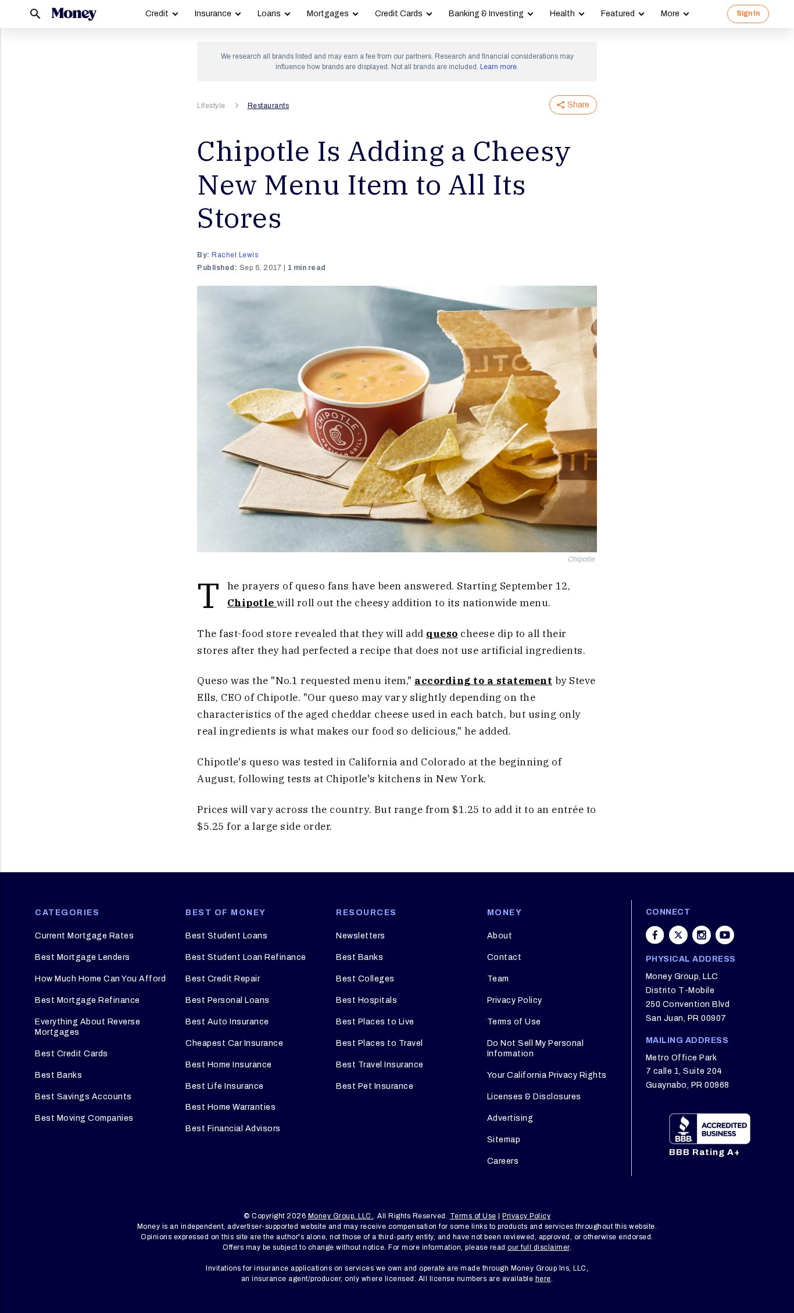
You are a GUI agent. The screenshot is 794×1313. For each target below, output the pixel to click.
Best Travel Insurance (380, 1064)
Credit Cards (399, 13)
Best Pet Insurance (374, 1086)
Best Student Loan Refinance (245, 957)
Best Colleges (365, 978)
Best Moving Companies (84, 1118)
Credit (157, 13)
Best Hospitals (366, 1000)
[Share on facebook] (655, 935)
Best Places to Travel (379, 1043)
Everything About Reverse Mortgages (87, 1027)
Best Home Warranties (230, 1107)
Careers (503, 1161)
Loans (269, 13)
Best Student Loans (226, 935)
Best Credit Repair (222, 978)
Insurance (213, 13)
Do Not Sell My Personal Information (535, 1048)
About (500, 935)
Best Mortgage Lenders (82, 957)
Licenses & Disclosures (534, 1096)
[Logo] (74, 14)
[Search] (35, 14)
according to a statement (483, 680)
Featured (618, 13)
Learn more (498, 67)
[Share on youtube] (725, 935)
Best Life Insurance (224, 1086)
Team (498, 978)
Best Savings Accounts (83, 1096)
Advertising (510, 1118)
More (670, 13)
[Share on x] (678, 935)
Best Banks (58, 1075)
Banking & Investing (486, 13)
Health (562, 13)
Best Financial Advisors (233, 1128)
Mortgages (328, 13)
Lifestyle (211, 106)
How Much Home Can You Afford (100, 978)
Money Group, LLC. (341, 1216)
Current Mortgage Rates (84, 935)
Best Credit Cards (71, 1053)
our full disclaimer (538, 1247)
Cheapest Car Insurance (234, 1043)
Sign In (748, 13)
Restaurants (268, 106)
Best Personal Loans (227, 1000)
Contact (504, 957)
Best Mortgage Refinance (87, 1000)
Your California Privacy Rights (547, 1075)
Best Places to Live (375, 1021)
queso (442, 633)
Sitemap (504, 1139)
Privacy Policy (514, 1000)
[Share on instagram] (701, 935)
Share (578, 104)
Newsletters (360, 935)
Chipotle (252, 602)
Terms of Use (514, 1021)
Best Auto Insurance (227, 1021)
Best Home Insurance (228, 1064)
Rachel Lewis (235, 255)
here (543, 1279)
